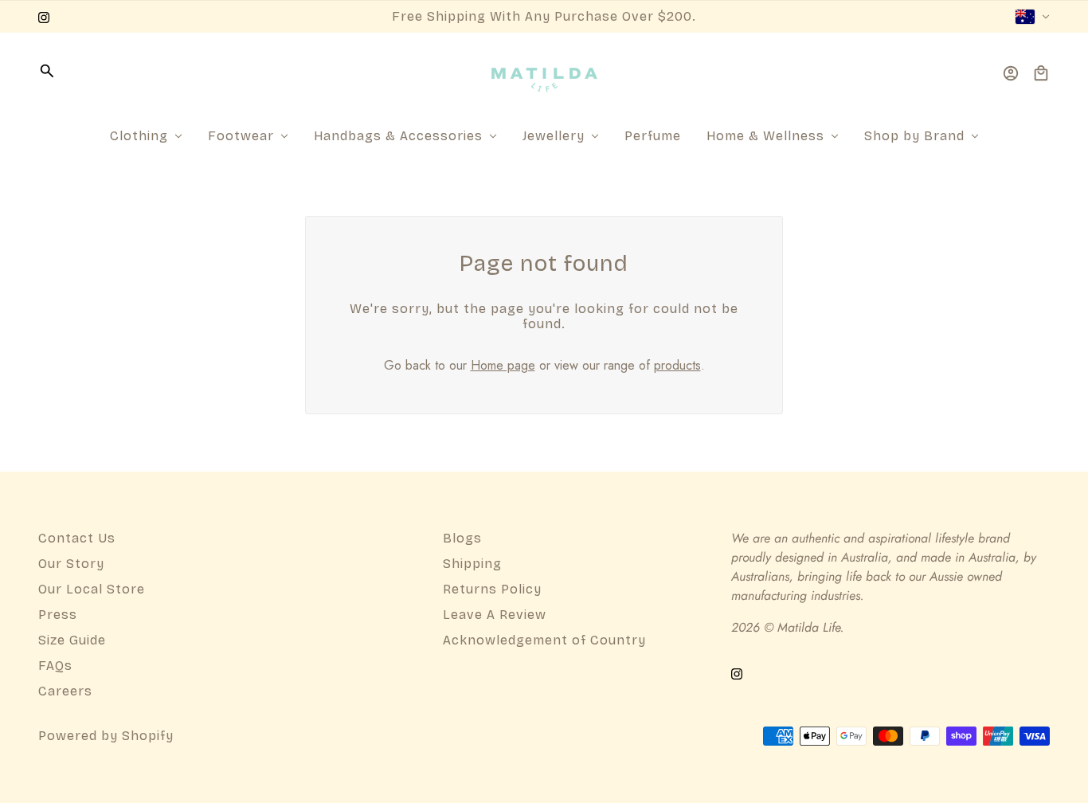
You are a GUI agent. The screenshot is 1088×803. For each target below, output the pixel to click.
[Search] (47, 71)
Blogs (462, 538)
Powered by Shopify (106, 735)
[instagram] (44, 17)
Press (57, 614)
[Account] (1011, 73)
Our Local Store (91, 589)
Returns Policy (492, 589)
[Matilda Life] (544, 73)
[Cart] (1041, 73)
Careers (65, 691)
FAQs (55, 665)
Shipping (472, 563)
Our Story (71, 563)
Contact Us (76, 538)
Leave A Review (494, 614)
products (677, 365)
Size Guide (72, 640)
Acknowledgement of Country (544, 640)
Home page (503, 365)
